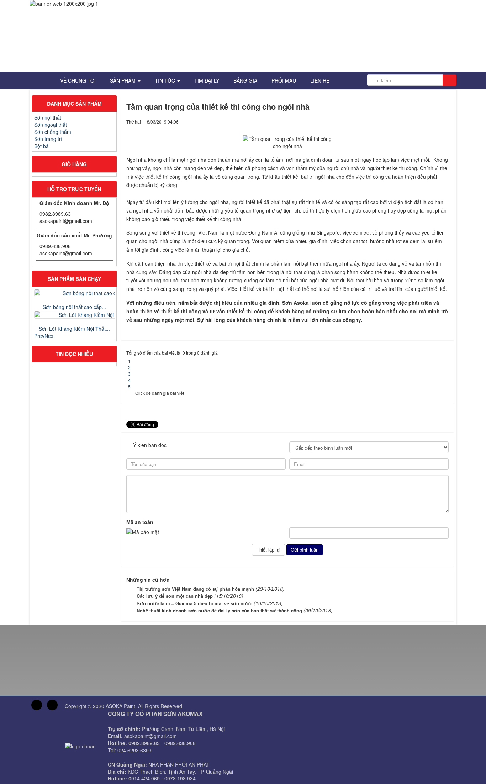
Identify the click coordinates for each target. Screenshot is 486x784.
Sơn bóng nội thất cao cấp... (74, 306)
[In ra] (436, 121)
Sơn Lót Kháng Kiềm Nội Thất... (74, 328)
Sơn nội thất (47, 117)
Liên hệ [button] (319, 80)
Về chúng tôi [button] (78, 80)
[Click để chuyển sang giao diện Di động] (52, 705)
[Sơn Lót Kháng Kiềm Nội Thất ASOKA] (74, 315)
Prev (39, 335)
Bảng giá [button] (245, 80)
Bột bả (41, 146)
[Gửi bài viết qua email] (428, 121)
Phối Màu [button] (283, 80)
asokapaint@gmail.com (65, 220)
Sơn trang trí (48, 138)
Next (49, 335)
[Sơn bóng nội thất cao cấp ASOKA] (74, 293)
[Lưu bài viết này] (445, 121)
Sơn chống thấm (52, 131)
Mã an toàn (139, 522)
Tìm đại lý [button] (206, 80)
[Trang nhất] (42, 80)
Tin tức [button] (165, 80)
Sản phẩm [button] (123, 80)
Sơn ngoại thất (50, 124)
